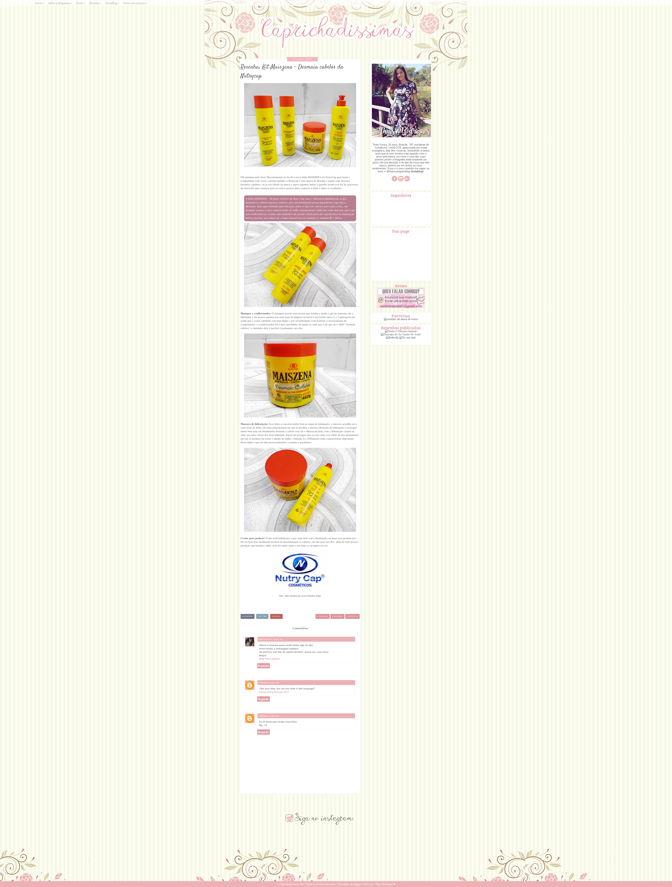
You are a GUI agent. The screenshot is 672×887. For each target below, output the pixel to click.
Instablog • (112, 3)
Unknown (263, 682)
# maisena (337, 616)
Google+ (276, 616)
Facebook (247, 616)
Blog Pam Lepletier (269, 658)
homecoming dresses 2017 (274, 692)
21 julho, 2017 (274, 716)
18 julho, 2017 (278, 639)
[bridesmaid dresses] (401, 319)
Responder (263, 665)
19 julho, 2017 (274, 683)
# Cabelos (322, 616)
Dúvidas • (95, 3)
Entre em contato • (135, 3)
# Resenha (352, 616)
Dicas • (80, 3)
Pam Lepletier (265, 639)
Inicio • (39, 3)
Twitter (262, 616)
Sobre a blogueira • (60, 3)
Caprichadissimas (289, 884)
